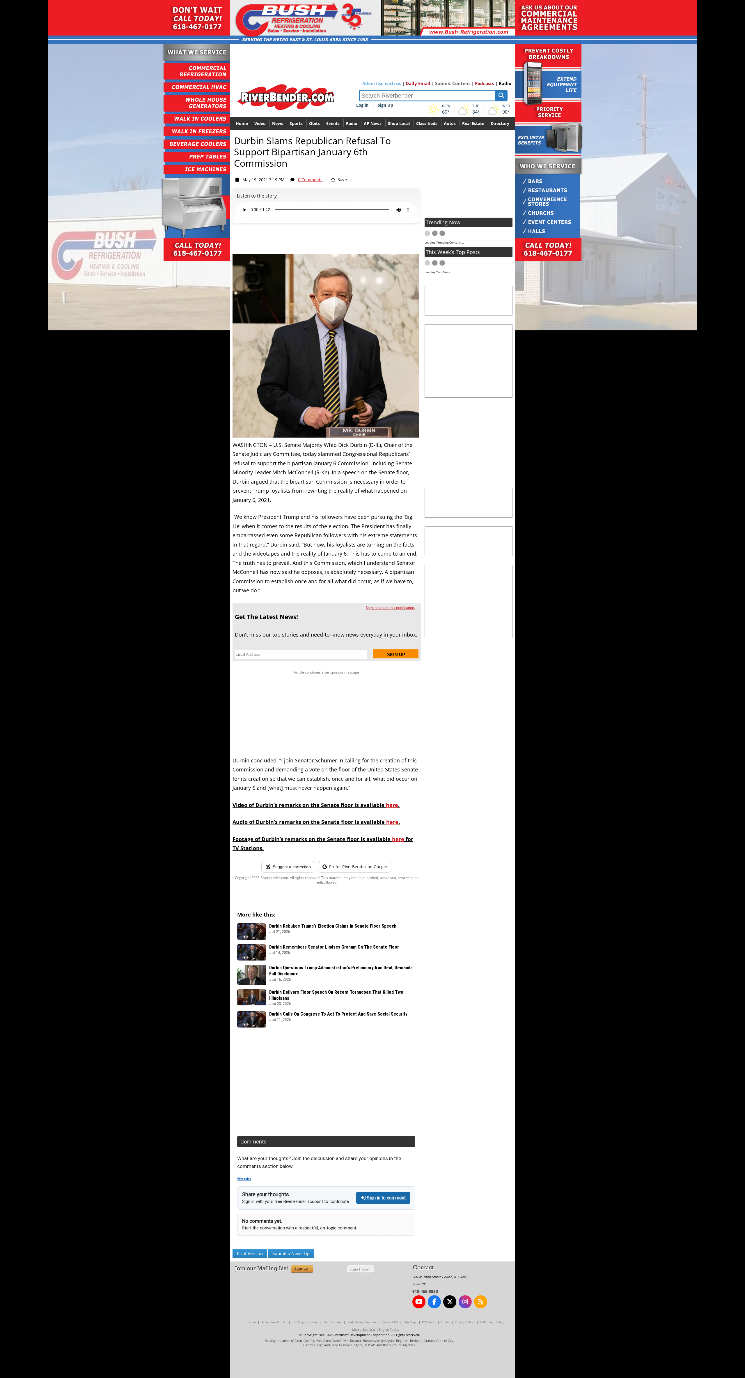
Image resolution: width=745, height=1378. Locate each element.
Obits (314, 123)
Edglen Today (389, 1329)
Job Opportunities (305, 1322)
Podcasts (484, 83)
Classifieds (426, 123)
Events (333, 123)
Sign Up (385, 105)
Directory (500, 123)
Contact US (390, 1322)
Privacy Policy (464, 1322)
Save (341, 179)
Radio (505, 83)
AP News (373, 123)
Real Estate (473, 123)
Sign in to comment (386, 1198)
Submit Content (452, 83)
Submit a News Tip (291, 1253)
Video (260, 123)
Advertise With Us (274, 1322)
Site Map (410, 1322)
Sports (296, 123)
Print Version (250, 1253)
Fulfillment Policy (492, 1322)
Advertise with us (381, 83)
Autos (450, 123)
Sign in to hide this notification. (390, 607)
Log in (362, 105)
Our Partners (333, 1322)
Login (354, 1269)
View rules (244, 1178)
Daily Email (418, 83)
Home (242, 123)
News (277, 123)
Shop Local (399, 123)
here (392, 804)
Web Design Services (362, 1322)
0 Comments (310, 179)
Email (365, 1269)
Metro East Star (363, 1329)
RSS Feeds (429, 1322)
